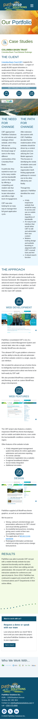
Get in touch (9, 645)
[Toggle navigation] (32, 5)
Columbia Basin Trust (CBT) (12, 62)
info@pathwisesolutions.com (21, 703)
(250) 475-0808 (12, 706)
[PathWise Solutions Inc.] (11, 6)
